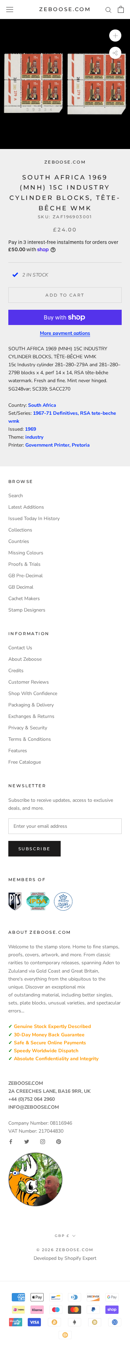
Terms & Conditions (29, 739)
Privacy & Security (27, 727)
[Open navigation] (9, 9)
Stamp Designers (26, 610)
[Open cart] (121, 9)
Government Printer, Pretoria (57, 445)
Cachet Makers (24, 598)
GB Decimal (20, 587)
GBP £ (62, 1235)
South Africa (42, 405)
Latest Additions (26, 507)
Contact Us (20, 647)
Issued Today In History (34, 518)
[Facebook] (10, 1141)
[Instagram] (42, 1141)
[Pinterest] (58, 1141)
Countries (18, 541)
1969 (30, 429)
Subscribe (34, 848)
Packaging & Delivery (31, 705)
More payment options (65, 333)
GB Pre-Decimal (25, 575)
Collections (20, 530)
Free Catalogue (24, 762)
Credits (16, 670)
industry (34, 437)
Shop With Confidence (32, 693)
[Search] (108, 9)
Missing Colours (25, 553)
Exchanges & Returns (31, 716)
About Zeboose (25, 659)
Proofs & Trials (24, 564)
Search (15, 495)
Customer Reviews (28, 682)
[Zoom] (115, 35)
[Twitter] (26, 1141)
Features (17, 750)
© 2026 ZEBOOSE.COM (65, 1249)
